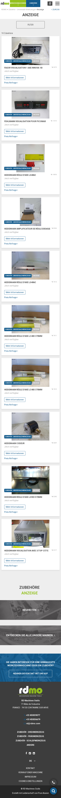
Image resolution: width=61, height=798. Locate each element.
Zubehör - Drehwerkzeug (30, 732)
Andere (30, 745)
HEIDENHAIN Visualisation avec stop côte (26, 551)
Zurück (56, 9)
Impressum (30, 777)
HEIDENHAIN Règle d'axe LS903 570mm (23, 497)
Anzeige (36, 61)
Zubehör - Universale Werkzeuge (18, 61)
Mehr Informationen (15, 77)
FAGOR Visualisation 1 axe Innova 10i (23, 68)
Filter (30, 25)
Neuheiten (30, 609)
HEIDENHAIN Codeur (14, 443)
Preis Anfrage (10, 83)
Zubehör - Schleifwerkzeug (31, 741)
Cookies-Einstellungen (30, 781)
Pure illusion (43, 793)
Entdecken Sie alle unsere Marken (29, 635)
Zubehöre (33, 3)
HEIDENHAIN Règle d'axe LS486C (20, 175)
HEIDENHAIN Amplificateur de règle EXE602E (27, 229)
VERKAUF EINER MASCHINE (30, 772)
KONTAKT (30, 768)
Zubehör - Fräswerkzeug (30, 736)
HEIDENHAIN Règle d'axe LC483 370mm (23, 336)
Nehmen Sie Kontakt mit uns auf (30, 673)
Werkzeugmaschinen (18, 3)
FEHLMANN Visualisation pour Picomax (25, 121)
